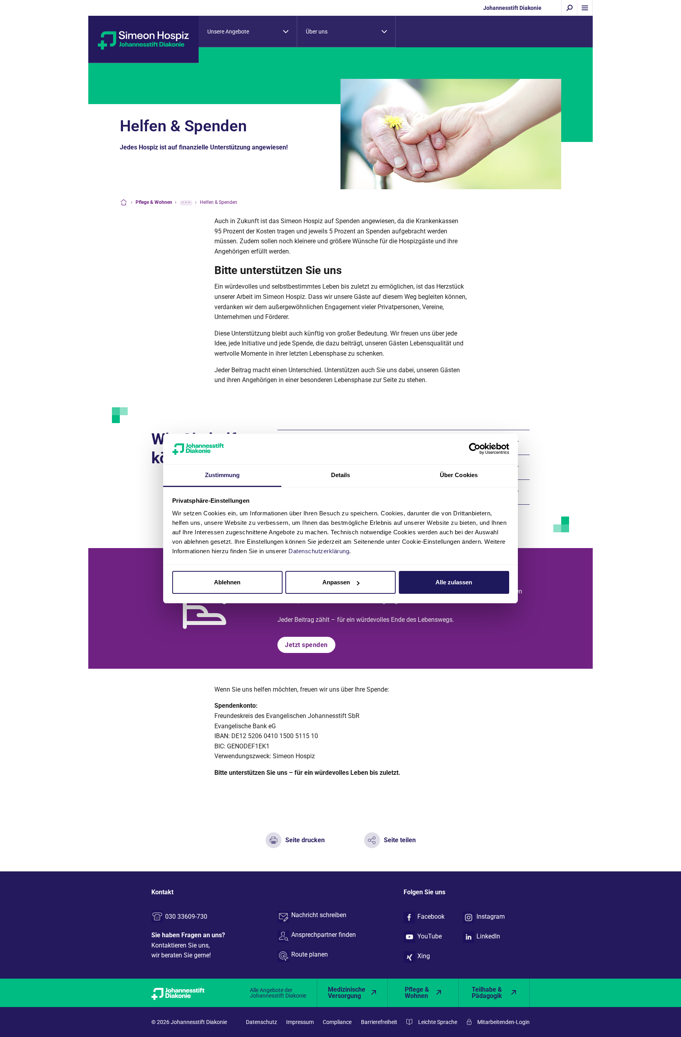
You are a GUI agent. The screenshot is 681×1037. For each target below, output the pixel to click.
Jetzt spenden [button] (306, 645)
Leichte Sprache (437, 1022)
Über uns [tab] (316, 31)
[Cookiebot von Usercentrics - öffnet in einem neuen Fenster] (474, 449)
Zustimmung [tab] (222, 475)
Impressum (300, 1022)
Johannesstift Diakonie (512, 8)
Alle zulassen (453, 582)
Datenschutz (261, 1022)
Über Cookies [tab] (459, 475)
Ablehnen (227, 582)
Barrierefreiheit (379, 1022)
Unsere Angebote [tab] (228, 31)
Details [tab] (340, 475)
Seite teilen (400, 840)
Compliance (337, 1022)
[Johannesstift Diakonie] (186, 993)
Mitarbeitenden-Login (503, 1022)
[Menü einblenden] (585, 8)
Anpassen (336, 582)
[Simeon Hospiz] (143, 39)
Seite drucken (305, 840)
